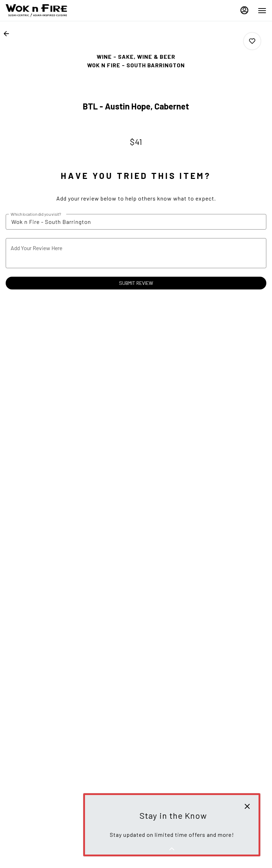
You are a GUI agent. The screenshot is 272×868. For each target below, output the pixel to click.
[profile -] (244, 10)
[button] (8, 33)
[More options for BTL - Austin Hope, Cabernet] (252, 41)
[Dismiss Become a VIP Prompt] (247, 806)
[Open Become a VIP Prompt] (172, 849)
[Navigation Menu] (262, 11)
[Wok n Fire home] (37, 10)
